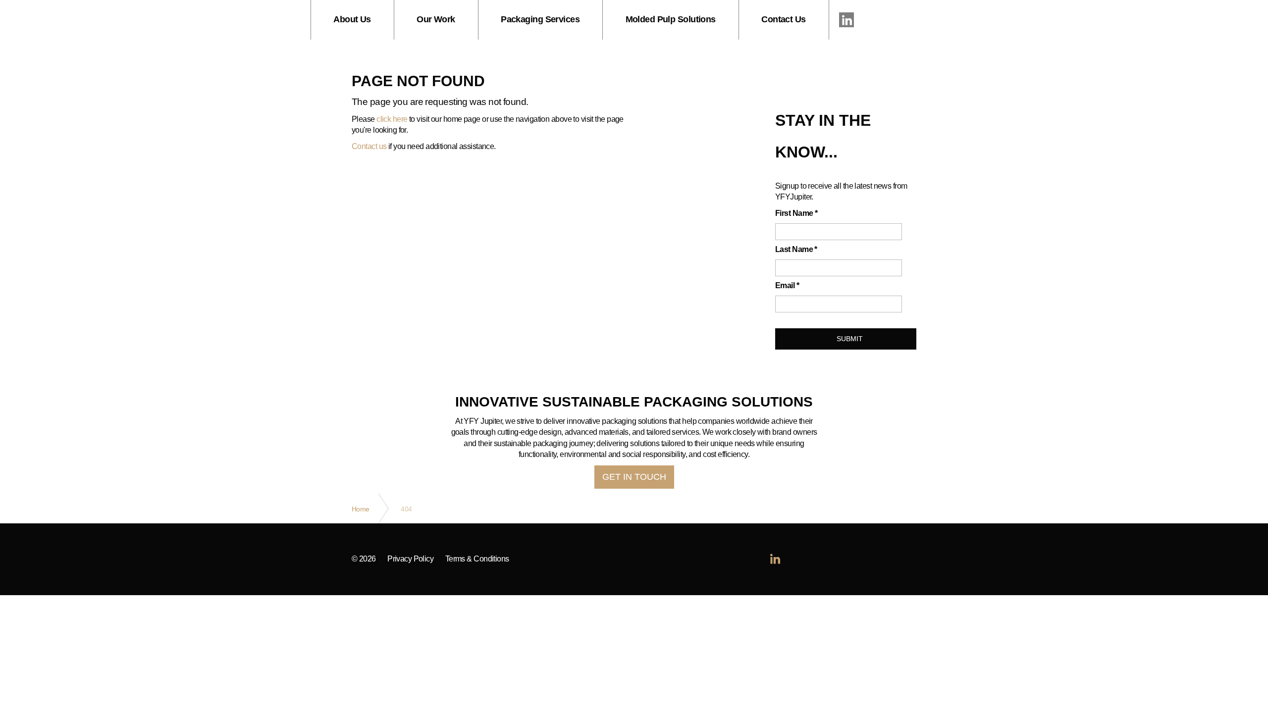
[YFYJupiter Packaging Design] (156, 20)
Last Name (796, 249)
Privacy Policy (410, 559)
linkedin (846, 19)
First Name (796, 213)
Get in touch (634, 477)
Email (787, 285)
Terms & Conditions (477, 559)
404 (406, 509)
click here (391, 119)
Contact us (369, 146)
